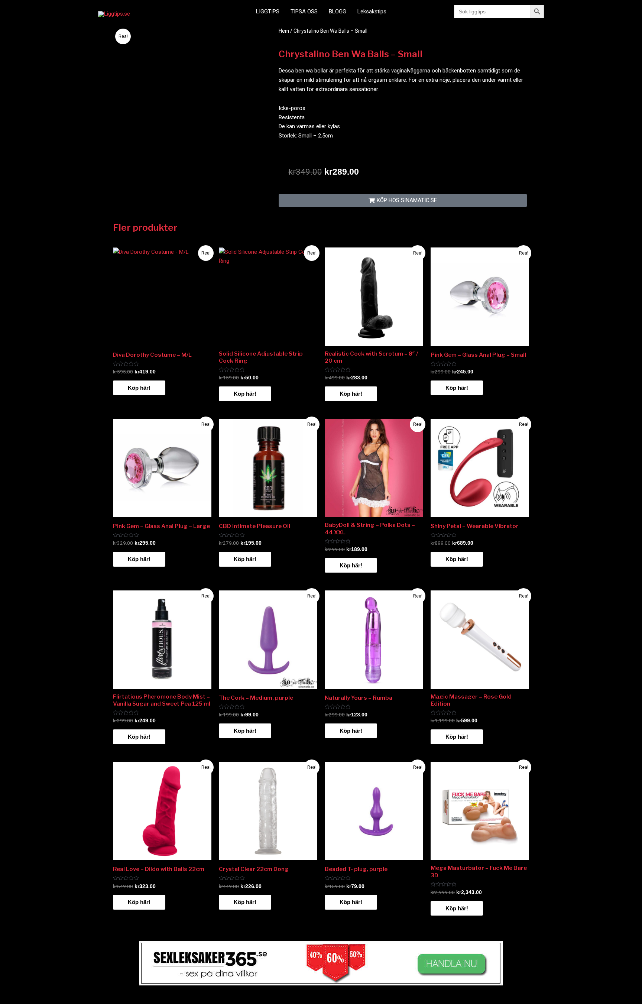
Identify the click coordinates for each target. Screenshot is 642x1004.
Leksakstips (371, 11)
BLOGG (337, 11)
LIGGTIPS (267, 11)
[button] (403, 200)
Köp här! (139, 388)
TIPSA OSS (304, 11)
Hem (284, 31)
